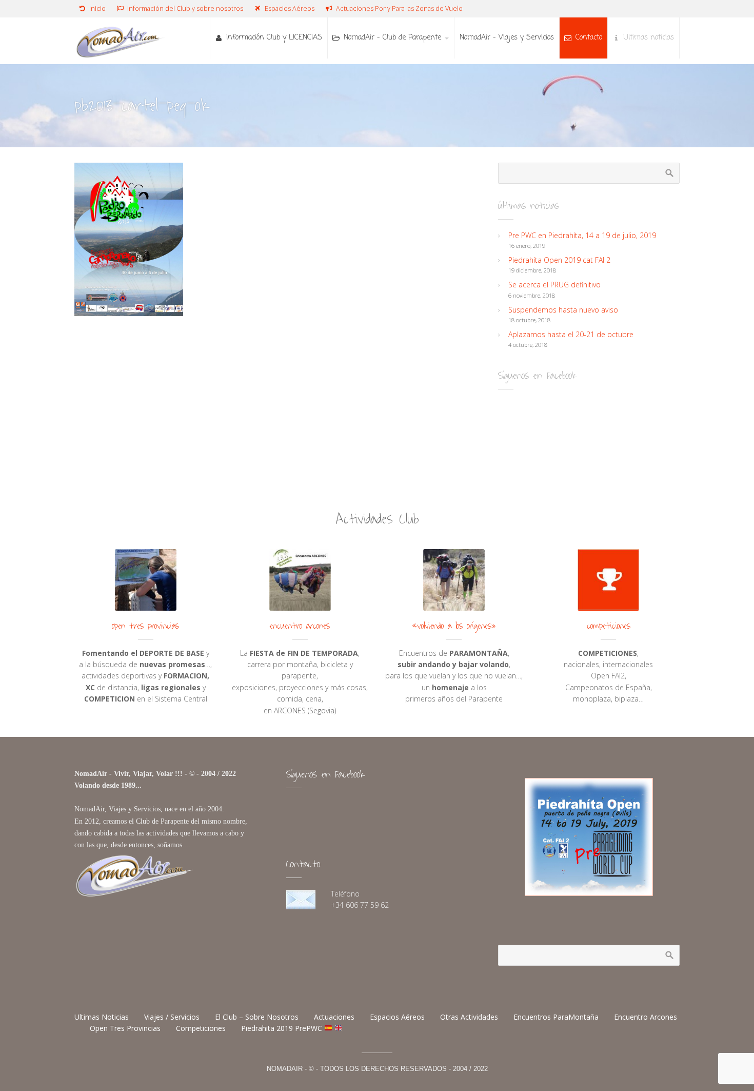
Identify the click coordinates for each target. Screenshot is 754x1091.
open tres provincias (145, 626)
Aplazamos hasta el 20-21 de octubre (570, 334)
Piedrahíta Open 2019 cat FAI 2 (559, 260)
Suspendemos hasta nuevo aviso (563, 310)
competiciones (608, 626)
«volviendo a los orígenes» (454, 626)
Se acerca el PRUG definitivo (554, 284)
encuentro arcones (300, 626)
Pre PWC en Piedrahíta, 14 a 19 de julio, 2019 (582, 235)
